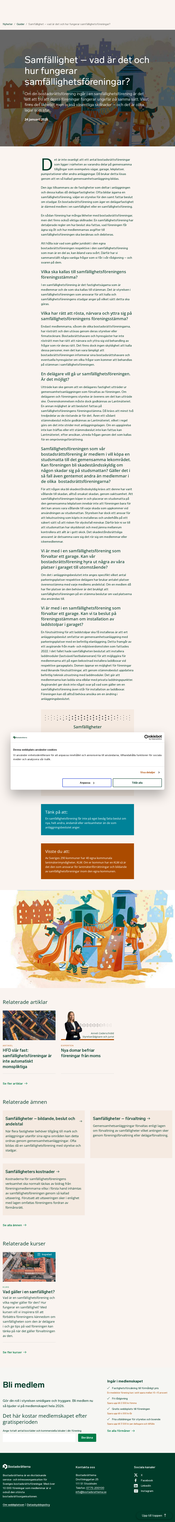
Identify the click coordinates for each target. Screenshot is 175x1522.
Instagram (147, 1491)
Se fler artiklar (13, 1083)
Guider (20, 24)
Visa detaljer (147, 772)
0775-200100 (95, 1487)
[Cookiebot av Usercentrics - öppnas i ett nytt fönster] (147, 737)
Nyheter (8, 24)
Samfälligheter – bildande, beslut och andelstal (40, 1121)
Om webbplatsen (13, 1504)
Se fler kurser (12, 1352)
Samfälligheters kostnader (30, 1171)
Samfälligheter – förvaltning (119, 1118)
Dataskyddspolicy (38, 1504)
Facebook (147, 1480)
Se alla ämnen (12, 1225)
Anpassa (85, 782)
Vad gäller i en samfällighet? (29, 1291)
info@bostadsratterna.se (91, 1492)
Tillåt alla (137, 782)
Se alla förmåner (118, 1431)
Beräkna (87, 1437)
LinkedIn (146, 1485)
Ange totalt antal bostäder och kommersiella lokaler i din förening (42, 1430)
